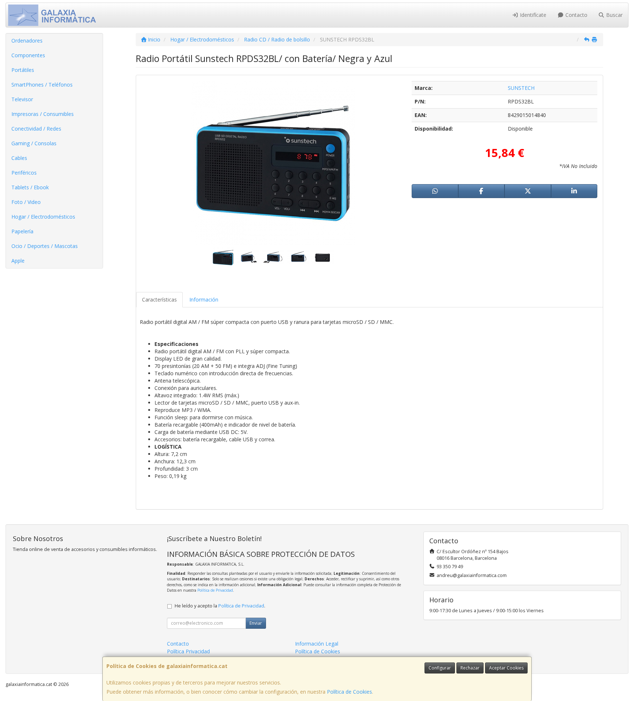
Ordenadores (27, 40)
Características (159, 299)
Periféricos (24, 172)
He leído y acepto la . (220, 606)
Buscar (614, 14)
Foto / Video (26, 201)
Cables (19, 157)
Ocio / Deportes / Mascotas (44, 245)
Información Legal (316, 643)
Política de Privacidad (215, 590)
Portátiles (22, 69)
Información (203, 299)
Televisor (22, 99)
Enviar (255, 623)
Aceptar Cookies (506, 668)
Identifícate (532, 14)
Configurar (440, 668)
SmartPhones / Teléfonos (42, 84)
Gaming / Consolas (34, 143)
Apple (18, 260)
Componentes (28, 55)
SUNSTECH (521, 87)
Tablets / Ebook (30, 187)
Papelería (22, 231)
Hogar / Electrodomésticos (43, 216)
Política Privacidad (188, 651)
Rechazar (470, 668)
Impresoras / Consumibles (42, 113)
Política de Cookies (349, 691)
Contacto (575, 14)
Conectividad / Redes (36, 128)
